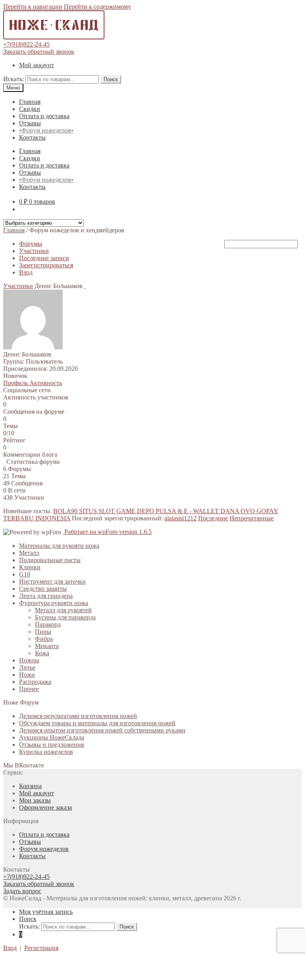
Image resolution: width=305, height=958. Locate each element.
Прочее (29, 688)
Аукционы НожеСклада (51, 737)
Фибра (44, 638)
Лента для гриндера (46, 595)
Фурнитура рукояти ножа (53, 603)
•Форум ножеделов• (46, 130)
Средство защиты (43, 588)
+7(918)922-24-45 (26, 44)
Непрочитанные (252, 518)
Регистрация (41, 947)
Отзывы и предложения (51, 744)
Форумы (30, 243)
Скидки (29, 108)
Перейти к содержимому (97, 6)
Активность (45, 383)
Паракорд (48, 624)
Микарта (47, 646)
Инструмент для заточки (52, 581)
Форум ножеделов (44, 848)
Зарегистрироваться (46, 265)
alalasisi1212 (180, 518)
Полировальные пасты (50, 560)
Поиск (111, 79)
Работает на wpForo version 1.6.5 (107, 531)
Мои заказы (35, 800)
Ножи (27, 674)
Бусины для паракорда (65, 617)
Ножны (29, 660)
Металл (29, 552)
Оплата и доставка (44, 116)
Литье (27, 667)
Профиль (16, 383)
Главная (30, 101)
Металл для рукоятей (63, 610)
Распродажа (35, 681)
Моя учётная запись (46, 911)
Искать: (13, 79)
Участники (34, 250)
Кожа (42, 653)
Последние (213, 518)
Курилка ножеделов (46, 751)
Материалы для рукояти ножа (59, 545)
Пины (43, 631)
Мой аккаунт (36, 65)
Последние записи (44, 258)
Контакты (32, 137)
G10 (24, 574)
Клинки (30, 567)
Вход (26, 272)
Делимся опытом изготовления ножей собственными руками (102, 730)
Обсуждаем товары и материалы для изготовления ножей (97, 723)
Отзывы (30, 123)
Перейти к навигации (32, 6)
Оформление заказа (45, 807)
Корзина (30, 786)
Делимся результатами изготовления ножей (78, 716)
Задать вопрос (22, 891)
